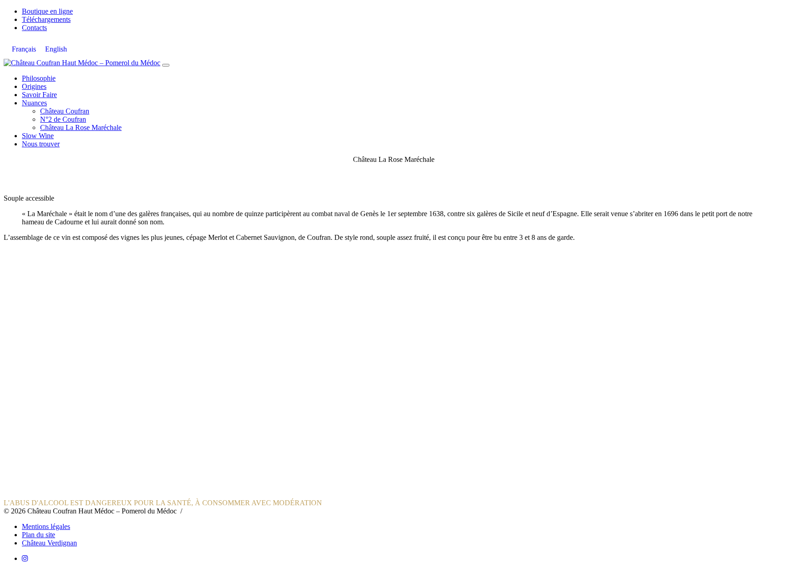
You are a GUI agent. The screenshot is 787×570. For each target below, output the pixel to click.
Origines (34, 86)
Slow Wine (38, 136)
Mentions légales (46, 526)
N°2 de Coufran (63, 119)
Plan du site (38, 535)
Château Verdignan (49, 543)
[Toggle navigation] (165, 65)
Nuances (34, 103)
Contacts (34, 27)
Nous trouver (41, 144)
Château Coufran (64, 111)
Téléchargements (46, 19)
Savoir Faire (39, 94)
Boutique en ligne (47, 11)
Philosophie (39, 78)
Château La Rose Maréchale (81, 127)
